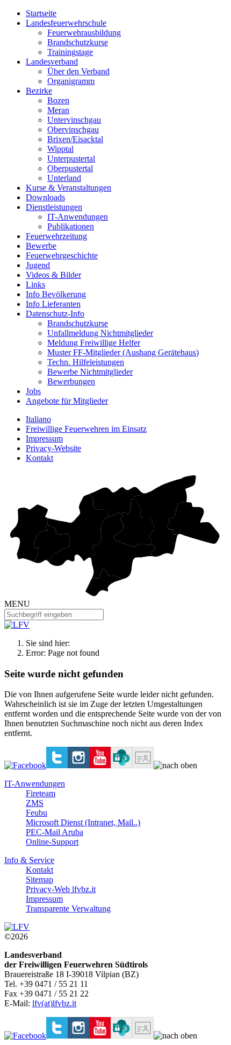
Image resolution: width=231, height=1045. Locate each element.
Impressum (44, 438)
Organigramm (71, 81)
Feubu (36, 812)
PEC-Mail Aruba (54, 832)
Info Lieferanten (53, 303)
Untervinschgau (74, 119)
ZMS (35, 803)
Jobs (33, 391)
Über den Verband (78, 71)
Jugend (38, 265)
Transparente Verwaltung (68, 908)
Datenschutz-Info (55, 313)
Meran (58, 110)
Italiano (38, 419)
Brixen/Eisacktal (75, 139)
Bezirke (39, 90)
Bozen (58, 100)
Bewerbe (41, 245)
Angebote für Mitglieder (67, 400)
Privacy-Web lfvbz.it (61, 889)
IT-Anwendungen (77, 216)
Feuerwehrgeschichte (62, 255)
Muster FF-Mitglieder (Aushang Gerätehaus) (123, 352)
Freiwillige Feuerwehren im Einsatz (86, 428)
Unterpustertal (71, 158)
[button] (175, 765)
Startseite (41, 13)
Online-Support (52, 841)
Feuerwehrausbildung (84, 32)
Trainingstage (70, 52)
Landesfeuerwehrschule (66, 22)
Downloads (45, 197)
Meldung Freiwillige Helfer (93, 342)
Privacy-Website (53, 448)
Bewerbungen (71, 381)
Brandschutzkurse (77, 42)
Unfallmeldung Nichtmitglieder (100, 333)
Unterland (64, 178)
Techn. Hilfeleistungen (85, 362)
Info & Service (29, 860)
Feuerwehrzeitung (56, 236)
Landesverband (52, 61)
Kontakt (39, 457)
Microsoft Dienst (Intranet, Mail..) (83, 822)
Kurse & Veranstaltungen (68, 187)
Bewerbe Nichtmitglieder (90, 371)
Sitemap (39, 879)
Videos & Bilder (53, 274)
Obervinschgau (73, 129)
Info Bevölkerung (56, 294)
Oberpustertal (70, 168)
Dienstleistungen (54, 207)
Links (35, 284)
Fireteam (40, 793)
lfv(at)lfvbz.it (54, 1003)
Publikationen (70, 226)
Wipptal (60, 148)
